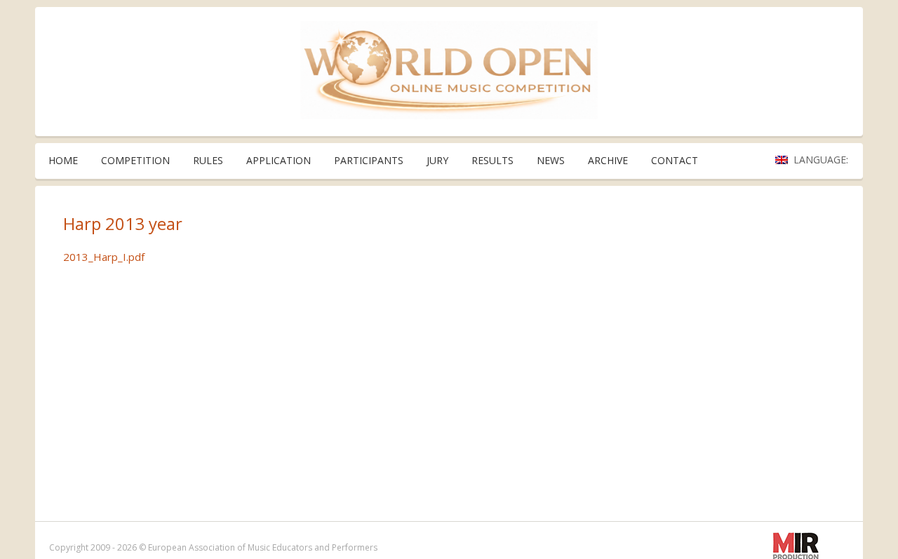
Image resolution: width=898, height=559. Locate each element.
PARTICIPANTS (368, 160)
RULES (208, 160)
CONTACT (674, 160)
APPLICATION (278, 160)
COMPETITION (135, 160)
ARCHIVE (608, 160)
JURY (437, 160)
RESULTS (492, 160)
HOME (63, 160)
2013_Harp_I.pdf (104, 257)
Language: (822, 159)
